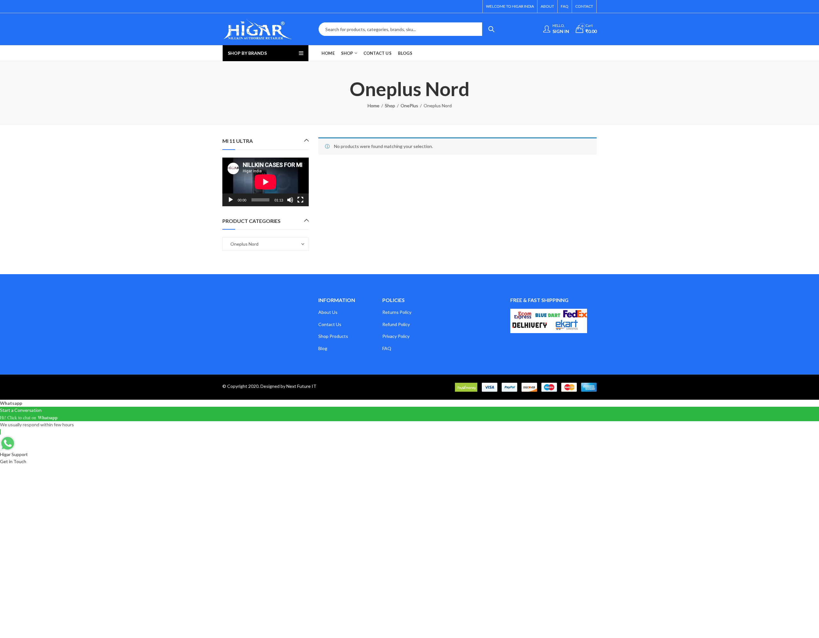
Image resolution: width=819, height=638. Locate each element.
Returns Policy (396, 312)
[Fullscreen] (300, 200)
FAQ (386, 348)
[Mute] (290, 200)
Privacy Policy (396, 336)
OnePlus (409, 105)
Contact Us (329, 324)
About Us (328, 312)
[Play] (230, 200)
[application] (265, 182)
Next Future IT (301, 386)
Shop (390, 105)
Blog (322, 348)
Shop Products (333, 336)
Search (491, 29)
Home (373, 105)
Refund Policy (396, 324)
